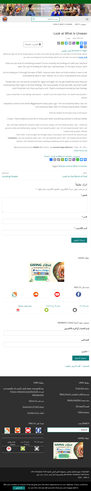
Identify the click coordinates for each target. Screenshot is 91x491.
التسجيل (86, 366)
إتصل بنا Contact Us (35, 413)
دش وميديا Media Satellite (78, 400)
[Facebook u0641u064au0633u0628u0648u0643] (87, 2)
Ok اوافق (19, 488)
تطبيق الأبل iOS (84, 306)
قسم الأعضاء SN (82, 406)
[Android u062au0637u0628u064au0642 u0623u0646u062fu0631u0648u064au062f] (57, 2)
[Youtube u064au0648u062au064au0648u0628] (83, 2)
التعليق (84, 195)
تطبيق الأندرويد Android (53, 306)
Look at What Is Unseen (76, 166)
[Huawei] (48, 2)
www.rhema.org (80, 150)
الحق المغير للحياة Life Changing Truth (51, 8)
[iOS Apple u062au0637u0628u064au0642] (53, 2)
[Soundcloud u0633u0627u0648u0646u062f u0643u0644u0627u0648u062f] (78, 2)
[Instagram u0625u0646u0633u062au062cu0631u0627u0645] (70, 2)
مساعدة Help (83, 412)
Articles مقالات (77, 38)
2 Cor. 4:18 (83, 57)
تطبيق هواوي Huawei (25, 306)
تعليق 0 (68, 38)
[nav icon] (86, 19)
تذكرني (84, 351)
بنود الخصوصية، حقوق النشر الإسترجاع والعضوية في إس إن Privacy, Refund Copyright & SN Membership (23, 391)
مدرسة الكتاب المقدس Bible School (74, 394)
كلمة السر (85, 340)
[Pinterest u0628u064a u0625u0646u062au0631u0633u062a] (61, 2)
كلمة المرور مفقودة (73, 366)
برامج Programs (82, 388)
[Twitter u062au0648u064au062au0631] (74, 2)
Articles (62, 166)
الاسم (84, 217)
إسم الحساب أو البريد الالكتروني (76, 328)
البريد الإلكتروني (80, 228)
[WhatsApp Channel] (65, 2)
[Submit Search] (33, 19)
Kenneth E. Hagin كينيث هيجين (74, 50)
